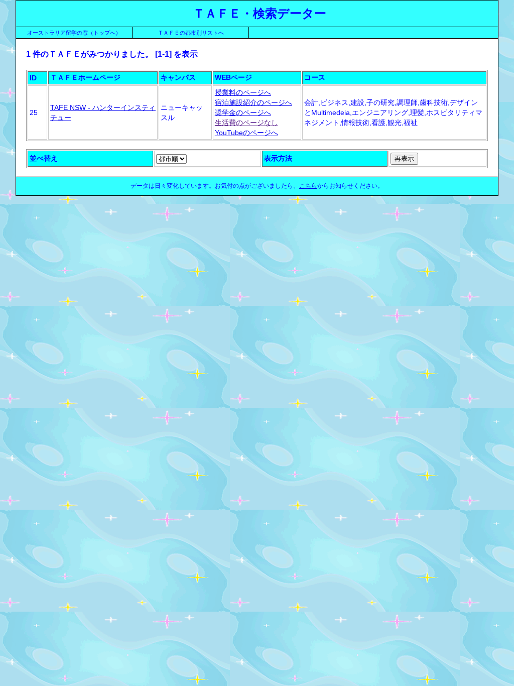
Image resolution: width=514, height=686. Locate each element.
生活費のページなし (246, 123)
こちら (308, 185)
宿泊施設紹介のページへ (253, 102)
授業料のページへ (243, 92)
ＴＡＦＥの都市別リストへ (191, 33)
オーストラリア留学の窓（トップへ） (74, 33)
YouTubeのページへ (246, 133)
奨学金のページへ (243, 112)
